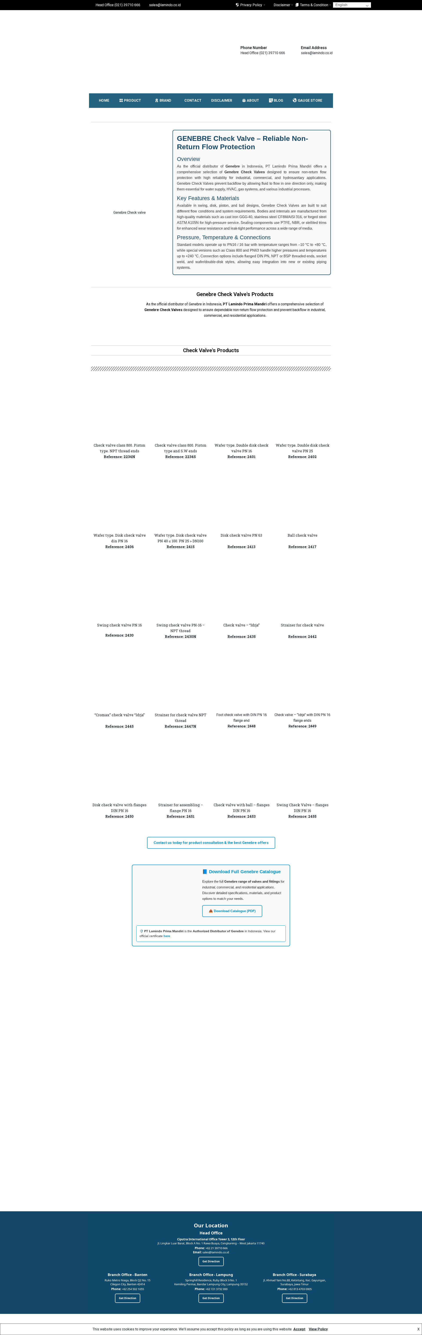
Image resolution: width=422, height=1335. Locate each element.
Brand (165, 100)
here (167, 936)
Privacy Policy (251, 5)
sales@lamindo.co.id (165, 5)
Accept (299, 1329)
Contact (193, 100)
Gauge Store (310, 100)
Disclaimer (282, 5)
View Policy (318, 1329)
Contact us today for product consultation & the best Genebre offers (211, 843)
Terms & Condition (314, 5)
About (253, 100)
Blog (278, 100)
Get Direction (211, 1261)
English (341, 5)
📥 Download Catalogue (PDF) (232, 911)
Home (104, 100)
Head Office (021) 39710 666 (118, 5)
